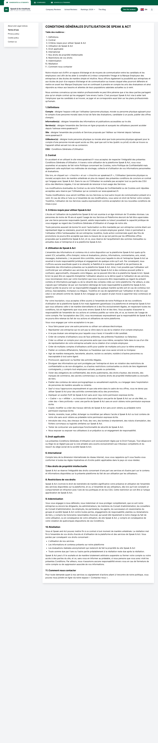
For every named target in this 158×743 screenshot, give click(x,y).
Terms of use (13, 30)
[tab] (17, 2)
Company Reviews (53, 9)
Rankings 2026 (87, 9)
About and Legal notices (18, 26)
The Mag (102, 9)
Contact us (12, 42)
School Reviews (70, 9)
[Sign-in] (152, 9)
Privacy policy (13, 34)
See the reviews (129, 9)
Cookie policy (13, 38)
